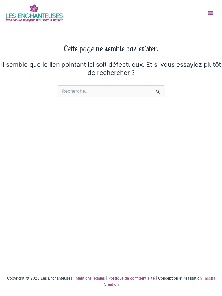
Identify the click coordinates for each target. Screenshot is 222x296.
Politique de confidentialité (131, 278)
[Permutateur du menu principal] (210, 12)
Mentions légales (90, 278)
